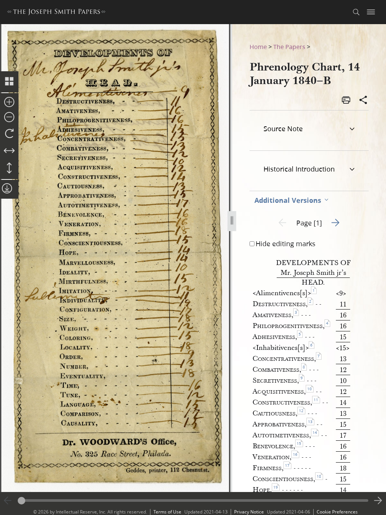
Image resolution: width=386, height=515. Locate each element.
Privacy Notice (249, 512)
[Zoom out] (9, 118)
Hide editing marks (286, 243)
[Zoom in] (9, 103)
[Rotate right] (9, 134)
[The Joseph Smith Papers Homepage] (56, 13)
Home (258, 46)
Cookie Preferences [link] (337, 512)
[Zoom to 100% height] (9, 168)
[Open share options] (363, 101)
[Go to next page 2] (378, 501)
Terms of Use (167, 512)
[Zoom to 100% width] (9, 151)
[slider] (193, 500)
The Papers (289, 46)
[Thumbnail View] (9, 82)
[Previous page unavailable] (8, 501)
